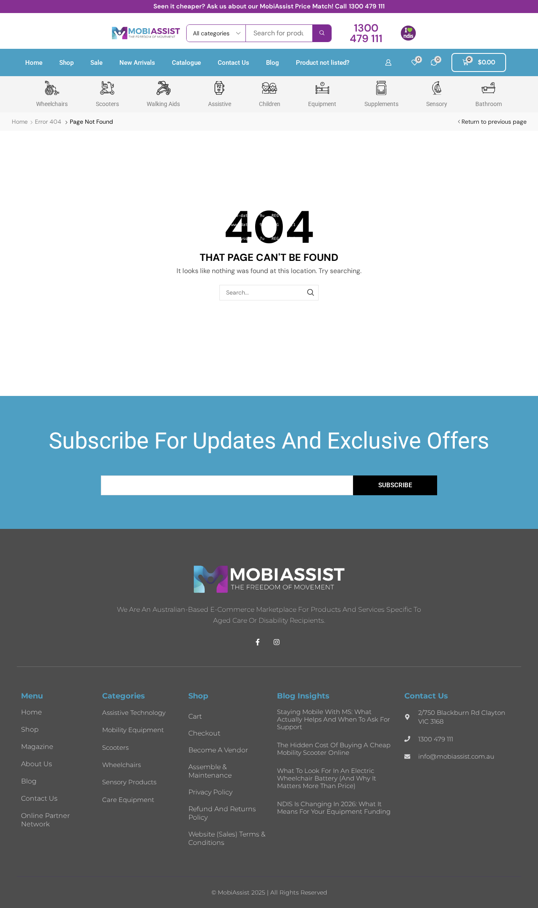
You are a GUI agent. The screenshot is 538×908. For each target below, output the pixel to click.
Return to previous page (494, 121)
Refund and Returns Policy (222, 813)
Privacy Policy (210, 792)
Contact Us (233, 62)
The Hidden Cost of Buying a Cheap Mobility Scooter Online (333, 749)
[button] (366, 33)
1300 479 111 (367, 6)
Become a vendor (218, 750)
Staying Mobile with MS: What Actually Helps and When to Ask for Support (333, 719)
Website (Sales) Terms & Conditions (226, 838)
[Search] (321, 33)
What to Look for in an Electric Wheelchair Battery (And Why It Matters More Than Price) (326, 778)
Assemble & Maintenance (210, 771)
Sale (96, 62)
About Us (36, 764)
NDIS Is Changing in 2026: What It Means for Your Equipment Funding (333, 807)
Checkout (204, 733)
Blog (272, 62)
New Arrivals (137, 62)
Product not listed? (322, 62)
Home (33, 62)
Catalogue (186, 62)
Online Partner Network (45, 820)
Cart (195, 716)
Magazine (37, 747)
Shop (66, 62)
